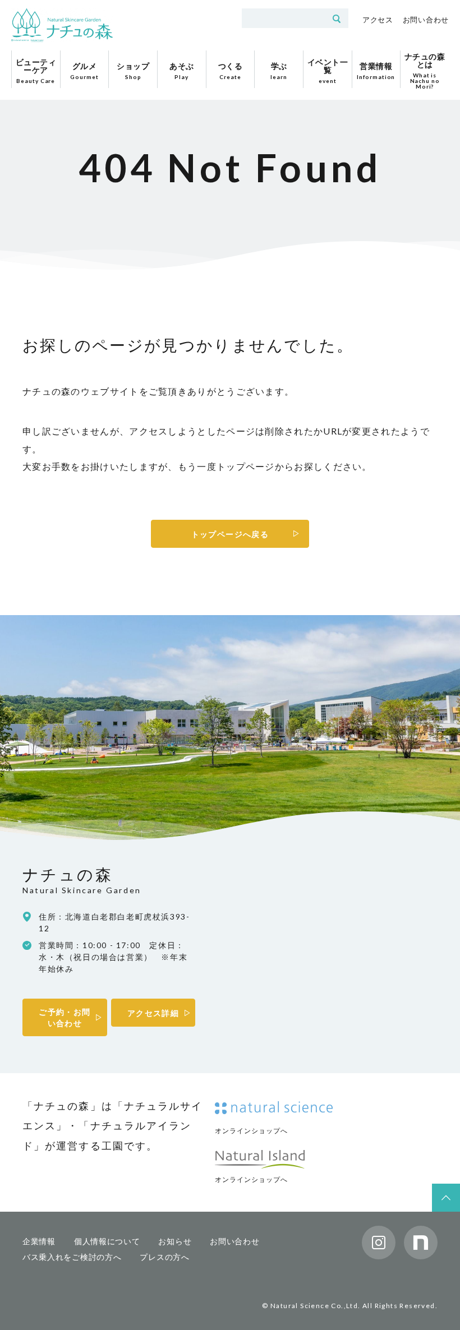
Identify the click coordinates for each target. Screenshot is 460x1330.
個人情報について (107, 1241)
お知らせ (174, 1241)
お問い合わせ (426, 19)
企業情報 (39, 1241)
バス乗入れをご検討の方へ (71, 1257)
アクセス (377, 19)
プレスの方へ (164, 1257)
